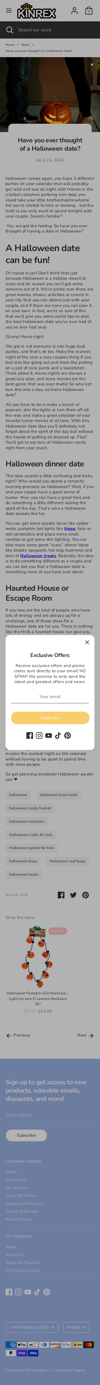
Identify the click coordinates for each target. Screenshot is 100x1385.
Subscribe (50, 718)
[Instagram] (39, 735)
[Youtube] (48, 735)
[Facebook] (29, 735)
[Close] (87, 642)
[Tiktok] (58, 735)
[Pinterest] (67, 735)
